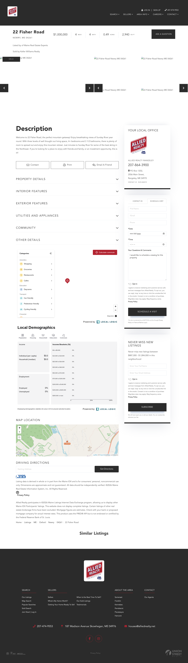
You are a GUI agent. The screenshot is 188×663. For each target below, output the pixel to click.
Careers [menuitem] (157, 14)
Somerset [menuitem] (118, 597)
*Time (130, 240)
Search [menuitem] (114, 14)
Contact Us (132, 182)
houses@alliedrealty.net (142, 626)
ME (35, 522)
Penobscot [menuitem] (119, 608)
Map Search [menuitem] (26, 601)
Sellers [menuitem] (127, 14)
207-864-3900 (138, 165)
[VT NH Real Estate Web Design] (173, 653)
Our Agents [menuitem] (149, 597)
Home (19, 522)
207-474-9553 (173, 10)
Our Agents (142, 182)
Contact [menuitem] (172, 14)
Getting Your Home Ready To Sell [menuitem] (61, 605)
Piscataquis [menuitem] (119, 612)
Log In (146, 10)
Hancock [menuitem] (118, 616)
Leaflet (95, 455)
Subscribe (147, 407)
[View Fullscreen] (19, 437)
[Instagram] (98, 638)
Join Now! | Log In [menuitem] (29, 612)
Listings (27, 522)
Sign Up (156, 10)
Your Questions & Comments (139, 250)
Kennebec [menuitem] (119, 605)
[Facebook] (89, 638)
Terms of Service (139, 322)
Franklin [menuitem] (118, 601)
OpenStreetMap (105, 455)
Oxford (42, 522)
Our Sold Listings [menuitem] (83, 601)
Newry (51, 522)
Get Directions (106, 469)
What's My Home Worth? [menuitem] (58, 601)
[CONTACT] (163, 34)
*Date (130, 229)
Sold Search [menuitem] (26, 608)
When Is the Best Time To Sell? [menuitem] (89, 597)
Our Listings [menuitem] (26, 597)
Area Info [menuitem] (142, 14)
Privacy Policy (23, 495)
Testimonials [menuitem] (81, 605)
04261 (59, 522)
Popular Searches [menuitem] (29, 605)
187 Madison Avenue (90, 626)
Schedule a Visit (156, 201)
